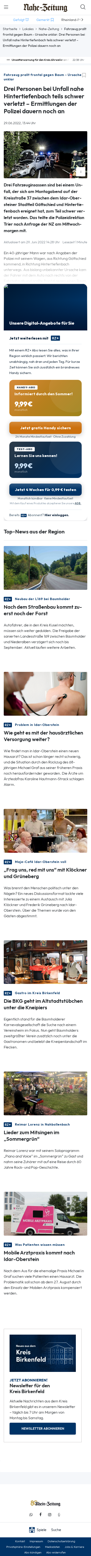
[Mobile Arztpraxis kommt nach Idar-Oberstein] (45, 1213)
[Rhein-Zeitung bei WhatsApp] (31, 1514)
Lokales (28, 29)
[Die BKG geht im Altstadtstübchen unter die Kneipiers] (45, 961)
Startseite (10, 29)
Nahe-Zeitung (49, 29)
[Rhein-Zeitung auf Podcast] (59, 1514)
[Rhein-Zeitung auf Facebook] (40, 1514)
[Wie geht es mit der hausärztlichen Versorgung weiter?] (45, 693)
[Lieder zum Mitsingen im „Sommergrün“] (45, 1093)
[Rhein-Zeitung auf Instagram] (49, 1514)
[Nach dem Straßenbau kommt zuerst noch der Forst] (45, 567)
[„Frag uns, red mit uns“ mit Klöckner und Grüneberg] (45, 830)
